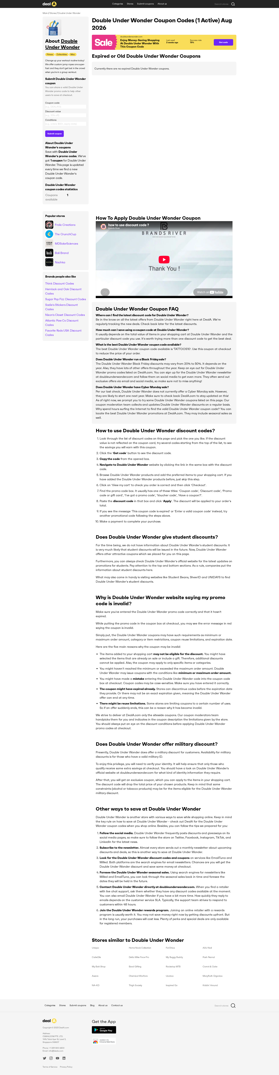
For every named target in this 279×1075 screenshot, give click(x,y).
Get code (223, 42)
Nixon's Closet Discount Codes (65, 315)
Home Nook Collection (140, 947)
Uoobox (170, 975)
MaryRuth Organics (212, 975)
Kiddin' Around (210, 985)
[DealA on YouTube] (57, 1058)
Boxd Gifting (135, 966)
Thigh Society (135, 985)
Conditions (51, 119)
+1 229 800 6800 (56, 1048)
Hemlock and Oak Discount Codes (63, 291)
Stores (130, 3)
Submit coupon (54, 133)
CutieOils (96, 957)
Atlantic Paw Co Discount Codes (61, 323)
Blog (92, 1005)
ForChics (170, 947)
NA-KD (95, 985)
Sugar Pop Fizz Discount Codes (65, 299)
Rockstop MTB (173, 966)
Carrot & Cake (210, 966)
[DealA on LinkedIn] (64, 1058)
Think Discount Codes (59, 283)
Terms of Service (50, 1067)
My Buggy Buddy (174, 957)
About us (162, 3)
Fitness (50, 54)
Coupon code (52, 102)
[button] (151, 42)
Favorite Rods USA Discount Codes (63, 333)
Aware (95, 975)
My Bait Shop (99, 966)
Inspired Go (171, 985)
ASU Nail (207, 947)
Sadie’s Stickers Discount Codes (61, 307)
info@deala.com (56, 1051)
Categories (117, 3)
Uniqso (95, 947)
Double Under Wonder (62, 44)
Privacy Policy (66, 1067)
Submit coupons (145, 3)
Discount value (53, 111)
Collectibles (62, 54)
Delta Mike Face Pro (139, 957)
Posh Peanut (209, 957)
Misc (73, 54)
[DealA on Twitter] (44, 1058)
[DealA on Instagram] (51, 1058)
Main (45, 13)
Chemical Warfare (138, 975)
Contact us (117, 1005)
